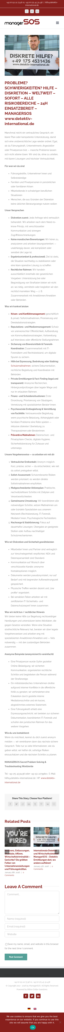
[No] (60, 1022)
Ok (32, 1027)
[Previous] (7, 852)
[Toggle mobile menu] (57, 22)
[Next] (57, 852)
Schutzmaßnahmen (21, 366)
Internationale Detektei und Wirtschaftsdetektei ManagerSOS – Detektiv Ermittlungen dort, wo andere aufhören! (46, 856)
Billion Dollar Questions (37, 989)
